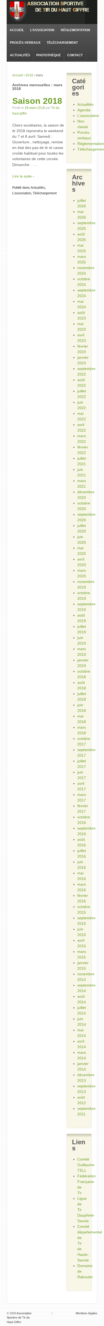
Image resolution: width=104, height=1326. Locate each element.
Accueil (17, 30)
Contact (75, 55)
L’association (42, 30)
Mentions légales (86, 1313)
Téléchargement (62, 43)
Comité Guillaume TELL (85, 1165)
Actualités (20, 55)
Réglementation (75, 30)
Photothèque (48, 55)
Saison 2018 (37, 101)
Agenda (83, 110)
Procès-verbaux (25, 43)
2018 (29, 75)
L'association (21, 193)
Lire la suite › (23, 176)
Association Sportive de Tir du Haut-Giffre (19, 1318)
